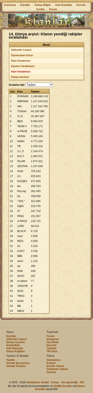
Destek (81, 5)
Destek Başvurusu (17, 363)
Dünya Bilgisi (43, 5)
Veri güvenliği (69, 382)
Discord (51, 345)
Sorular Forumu (16, 366)
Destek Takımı (55, 366)
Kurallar (25, 5)
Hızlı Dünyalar (14, 348)
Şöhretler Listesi (21, 49)
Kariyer (51, 363)
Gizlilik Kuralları (63, 386)
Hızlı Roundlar (63, 5)
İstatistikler (13, 345)
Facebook (52, 342)
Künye (55, 382)
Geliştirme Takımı (57, 369)
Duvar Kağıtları (15, 351)
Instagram (52, 339)
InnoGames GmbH (37, 382)
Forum (53, 9)
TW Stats (52, 351)
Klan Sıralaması (20, 60)
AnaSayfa (10, 5)
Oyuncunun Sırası (22, 55)
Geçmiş (51, 372)
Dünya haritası (20, 77)
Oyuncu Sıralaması (22, 66)
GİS (82, 382)
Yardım (40, 9)
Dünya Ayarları (15, 342)
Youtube (51, 348)
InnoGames (53, 360)
